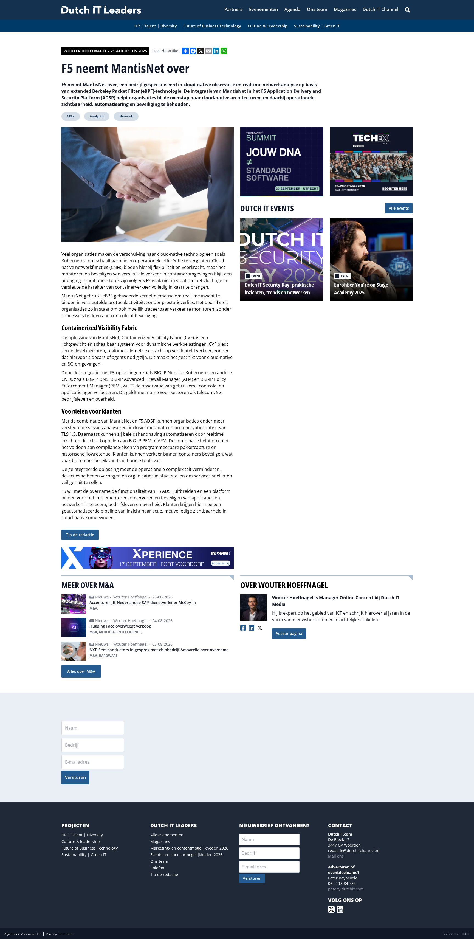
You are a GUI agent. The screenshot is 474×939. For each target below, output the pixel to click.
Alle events (399, 208)
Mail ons (336, 856)
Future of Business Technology (89, 848)
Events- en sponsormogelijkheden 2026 (186, 854)
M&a (70, 116)
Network (126, 116)
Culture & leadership (80, 841)
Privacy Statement (60, 934)
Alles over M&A (81, 671)
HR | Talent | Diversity (82, 834)
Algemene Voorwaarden (23, 934)
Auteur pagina (289, 633)
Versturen (75, 777)
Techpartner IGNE (456, 934)
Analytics (97, 116)
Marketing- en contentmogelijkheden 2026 (189, 848)
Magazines (160, 841)
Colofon (157, 867)
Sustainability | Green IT (83, 854)
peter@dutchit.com (345, 889)
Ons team (159, 861)
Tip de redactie (80, 534)
